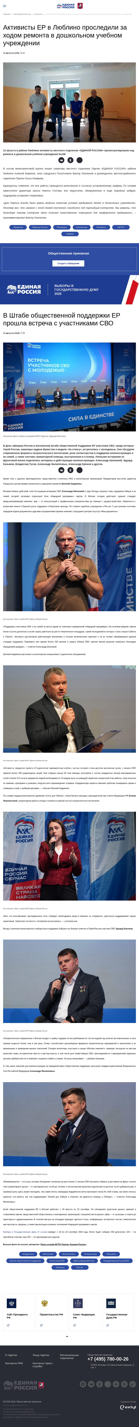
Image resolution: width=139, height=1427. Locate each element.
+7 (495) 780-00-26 (108, 1359)
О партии (11, 1355)
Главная (6, 14)
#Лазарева (62, 227)
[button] (67, 1336)
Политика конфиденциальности (18, 1412)
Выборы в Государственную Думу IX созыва (25, 1232)
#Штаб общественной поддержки (25, 1261)
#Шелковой (48, 1254)
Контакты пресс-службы (43, 1365)
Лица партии (41, 1355)
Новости (38, 14)
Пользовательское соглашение (18, 1409)
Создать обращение (68, 263)
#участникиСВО (57, 1261)
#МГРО (120, 227)
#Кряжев (60, 1267)
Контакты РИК (14, 1363)
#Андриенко (28, 1254)
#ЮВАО (70, 234)
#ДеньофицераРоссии (84, 1261)
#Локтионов (81, 227)
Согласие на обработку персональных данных (25, 1417)
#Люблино (101, 227)
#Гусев (80, 1267)
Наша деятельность (22, 14)
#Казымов (111, 1254)
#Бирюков (18, 227)
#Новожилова (90, 1254)
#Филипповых (68, 1254)
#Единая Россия (40, 227)
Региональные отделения (69, 1357)
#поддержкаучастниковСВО (116, 1261)
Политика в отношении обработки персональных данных (31, 1414)
